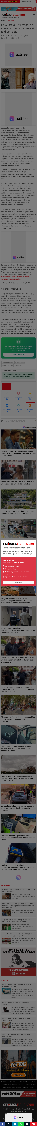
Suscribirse (18, 582)
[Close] (34, 542)
